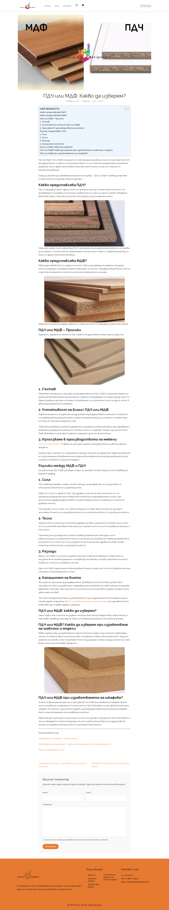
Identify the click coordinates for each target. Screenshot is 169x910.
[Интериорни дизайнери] (28, 6)
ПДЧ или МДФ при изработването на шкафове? (64, 153)
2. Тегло (44, 137)
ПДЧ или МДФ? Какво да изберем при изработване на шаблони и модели (76, 150)
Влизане (147, 6)
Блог (57, 6)
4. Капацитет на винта (52, 144)
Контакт (67, 6)
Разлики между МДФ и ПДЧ (53, 131)
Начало (48, 6)
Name (46, 792)
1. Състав (45, 122)
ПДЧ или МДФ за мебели (49, 444)
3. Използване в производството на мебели (62, 128)
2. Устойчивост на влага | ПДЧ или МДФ (60, 125)
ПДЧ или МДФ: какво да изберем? (56, 147)
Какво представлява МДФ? (53, 115)
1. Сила (43, 134)
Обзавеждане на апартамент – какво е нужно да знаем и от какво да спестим (75, 744)
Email (89, 792)
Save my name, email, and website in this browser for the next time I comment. (76, 840)
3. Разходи (45, 140)
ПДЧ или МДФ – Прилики (52, 118)
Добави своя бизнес (93, 885)
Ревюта (91, 875)
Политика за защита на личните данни (110, 877)
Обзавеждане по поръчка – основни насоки (58, 738)
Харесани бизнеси (92, 879)
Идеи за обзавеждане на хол (51, 750)
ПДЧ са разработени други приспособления (87, 601)
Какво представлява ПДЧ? (53, 112)
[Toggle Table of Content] (125, 109)
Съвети (100, 101)
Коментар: (48, 804)
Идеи (94, 101)
